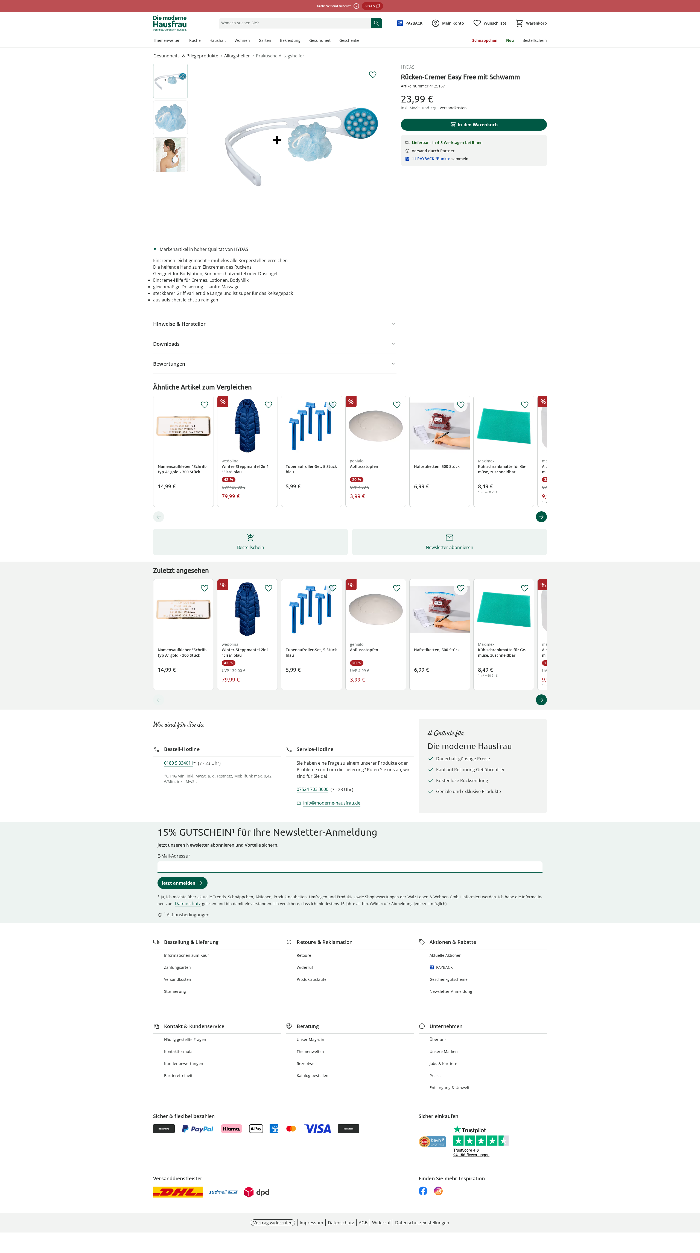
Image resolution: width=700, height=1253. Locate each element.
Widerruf (305, 967)
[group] (302, 146)
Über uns (438, 1039)
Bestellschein (535, 40)
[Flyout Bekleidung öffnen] (303, 41)
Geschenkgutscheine (449, 979)
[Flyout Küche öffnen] (203, 41)
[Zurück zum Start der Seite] (693, 1213)
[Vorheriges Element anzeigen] (158, 516)
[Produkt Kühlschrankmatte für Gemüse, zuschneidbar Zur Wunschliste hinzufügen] (525, 405)
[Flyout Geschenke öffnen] (361, 41)
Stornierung (175, 991)
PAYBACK (444, 967)
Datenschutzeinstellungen (422, 1223)
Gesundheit (320, 40)
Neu (510, 40)
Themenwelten (166, 40)
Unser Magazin (310, 1039)
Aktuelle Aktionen (446, 955)
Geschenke (349, 40)
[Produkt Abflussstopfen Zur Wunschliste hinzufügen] (397, 405)
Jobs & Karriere (443, 1063)
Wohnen (242, 40)
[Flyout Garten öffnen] (273, 41)
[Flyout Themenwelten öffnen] (182, 41)
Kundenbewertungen (183, 1063)
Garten (265, 40)
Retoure (304, 955)
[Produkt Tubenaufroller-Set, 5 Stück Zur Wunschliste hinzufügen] (333, 405)
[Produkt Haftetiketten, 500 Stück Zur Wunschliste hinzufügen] (461, 405)
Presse (436, 1075)
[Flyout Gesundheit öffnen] (333, 41)
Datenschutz (188, 903)
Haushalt (217, 40)
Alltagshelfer (237, 56)
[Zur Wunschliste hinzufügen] (373, 75)
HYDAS (408, 67)
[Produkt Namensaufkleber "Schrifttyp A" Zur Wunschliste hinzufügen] (204, 405)
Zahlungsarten (177, 967)
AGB (363, 1223)
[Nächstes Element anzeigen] (541, 516)
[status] (293, 23)
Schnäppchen (484, 40)
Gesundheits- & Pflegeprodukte (185, 56)
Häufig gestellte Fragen (185, 1039)
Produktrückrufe (311, 979)
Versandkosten (177, 979)
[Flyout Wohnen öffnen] (252, 41)
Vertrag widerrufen (273, 1223)
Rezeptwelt (307, 1063)
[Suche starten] (376, 23)
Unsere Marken (444, 1051)
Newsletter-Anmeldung (451, 991)
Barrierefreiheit (178, 1075)
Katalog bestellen (312, 1075)
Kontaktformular (179, 1051)
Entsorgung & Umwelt (449, 1087)
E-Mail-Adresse (173, 856)
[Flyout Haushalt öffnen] (228, 41)
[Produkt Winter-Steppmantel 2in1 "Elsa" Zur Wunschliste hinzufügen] (268, 405)
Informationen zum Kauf (186, 955)
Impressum (311, 1223)
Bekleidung (290, 40)
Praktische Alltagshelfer (280, 56)
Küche (195, 40)
